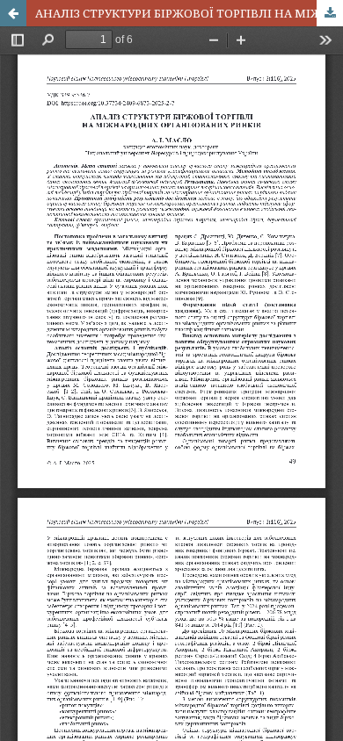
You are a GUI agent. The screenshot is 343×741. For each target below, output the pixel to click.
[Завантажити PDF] (330, 13)
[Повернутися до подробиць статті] (13, 13)
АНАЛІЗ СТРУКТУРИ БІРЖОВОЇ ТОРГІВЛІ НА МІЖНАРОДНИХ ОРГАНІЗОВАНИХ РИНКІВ (189, 13)
